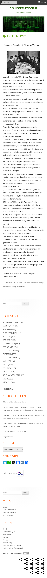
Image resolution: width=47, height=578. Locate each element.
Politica (7, 368)
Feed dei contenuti (9, 510)
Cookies (5, 529)
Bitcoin (7, 336)
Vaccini (6, 382)
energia (35, 283)
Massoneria (9, 357)
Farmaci (7, 354)
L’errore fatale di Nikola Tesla (21, 45)
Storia (6, 378)
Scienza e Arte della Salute (12, 545)
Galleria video (7, 534)
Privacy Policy (7, 543)
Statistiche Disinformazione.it (13, 548)
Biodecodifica (10, 333)
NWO (5, 364)
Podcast (5, 540)
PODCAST (9, 389)
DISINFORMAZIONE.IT (23, 8)
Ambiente (7, 326)
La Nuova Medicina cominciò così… (15, 431)
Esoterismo (9, 350)
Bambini (7, 329)
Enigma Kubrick (8, 437)
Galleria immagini (9, 532)
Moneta (7, 361)
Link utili (5, 537)
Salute (6, 371)
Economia (8, 347)
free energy (12, 287)
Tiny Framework (15, 553)
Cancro (6, 340)
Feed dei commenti (9, 512)
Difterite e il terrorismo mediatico (14, 402)
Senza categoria (24, 283)
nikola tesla (21, 287)
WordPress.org (8, 515)
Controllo (9, 343)
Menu (43, 2)
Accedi (5, 507)
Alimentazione (10, 322)
